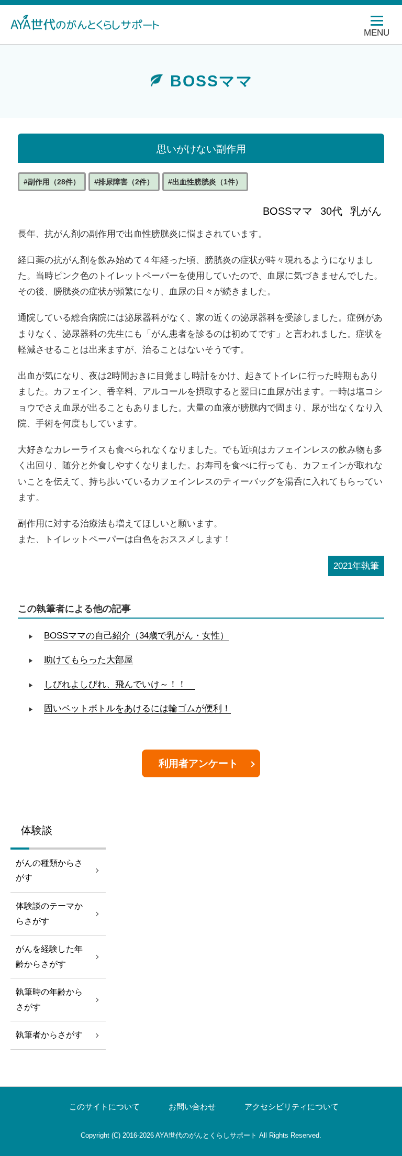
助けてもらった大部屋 (88, 660)
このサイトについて (104, 1107)
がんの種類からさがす (49, 870)
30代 (331, 211)
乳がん (366, 211)
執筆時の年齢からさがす (49, 999)
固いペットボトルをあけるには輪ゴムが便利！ (137, 708)
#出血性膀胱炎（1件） (205, 182)
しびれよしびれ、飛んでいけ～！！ (119, 684)
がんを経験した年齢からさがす (49, 956)
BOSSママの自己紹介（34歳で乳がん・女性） (136, 636)
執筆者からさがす (49, 1034)
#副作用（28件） (52, 182)
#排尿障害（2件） (124, 182)
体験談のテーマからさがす (49, 913)
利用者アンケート (198, 763)
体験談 (36, 830)
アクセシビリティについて (291, 1107)
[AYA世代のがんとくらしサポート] (91, 22)
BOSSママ (287, 211)
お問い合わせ (192, 1107)
